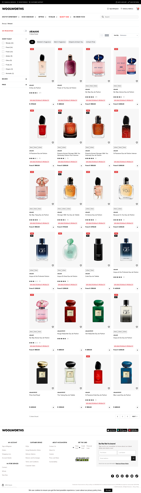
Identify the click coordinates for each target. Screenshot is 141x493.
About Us (52, 450)
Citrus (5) (9, 60)
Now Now (5, 475)
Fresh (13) (9, 52)
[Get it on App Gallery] (133, 430)
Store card (76, 447)
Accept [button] (108, 490)
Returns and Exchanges (33, 458)
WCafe (4, 471)
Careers (51, 454)
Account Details (7, 458)
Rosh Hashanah (28, 17)
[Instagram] (128, 476)
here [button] (99, 490)
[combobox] (121, 17)
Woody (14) (9, 43)
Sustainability (53, 462)
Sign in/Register (7, 446)
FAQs (27, 446)
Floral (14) (9, 47)
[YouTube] (132, 476)
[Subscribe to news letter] (133, 458)
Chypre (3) (9, 69)
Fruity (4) (9, 65)
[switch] (25, 31)
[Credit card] (79, 447)
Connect (4, 467)
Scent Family (7, 39)
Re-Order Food (79, 17)
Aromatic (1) (10, 73)
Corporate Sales (30, 465)
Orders (4, 450)
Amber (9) (9, 56)
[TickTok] (137, 476)
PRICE (4, 84)
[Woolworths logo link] (13, 9)
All (32, 42)
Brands (5, 79)
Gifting (41, 17)
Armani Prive (90, 42)
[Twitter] (118, 476)
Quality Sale (64, 17)
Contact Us (52, 446)
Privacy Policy (136, 486)
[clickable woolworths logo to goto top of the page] (13, 430)
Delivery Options (31, 454)
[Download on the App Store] (112, 430)
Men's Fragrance (60, 42)
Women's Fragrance (44, 42)
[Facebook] (113, 476)
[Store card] (73, 447)
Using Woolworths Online (33, 450)
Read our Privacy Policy (122, 463)
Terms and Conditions (32, 462)
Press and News (54, 458)
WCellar (52, 17)
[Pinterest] (123, 476)
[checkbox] (3, 43)
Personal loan (89, 447)
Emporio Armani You (76, 42)
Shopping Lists (6, 454)
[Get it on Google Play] (122, 430)
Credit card (83, 447)
